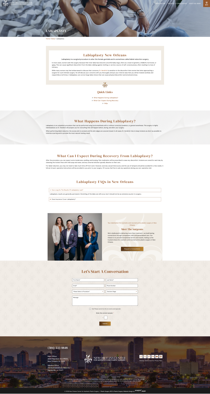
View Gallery (161, 4)
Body (53, 39)
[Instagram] (141, 356)
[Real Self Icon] (153, 356)
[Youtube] (156, 356)
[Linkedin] (160, 356)
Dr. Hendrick (103, 70)
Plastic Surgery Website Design (123, 391)
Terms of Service (149, 360)
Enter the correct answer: (105, 313)
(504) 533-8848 (195, 4)
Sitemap (141, 360)
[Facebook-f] (149, 356)
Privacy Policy (158, 360)
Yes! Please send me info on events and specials (106, 309)
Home (48, 39)
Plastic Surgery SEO (106, 391)
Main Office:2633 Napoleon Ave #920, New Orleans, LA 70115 (58, 358)
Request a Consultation (177, 4)
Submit (105, 324)
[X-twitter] (145, 356)
